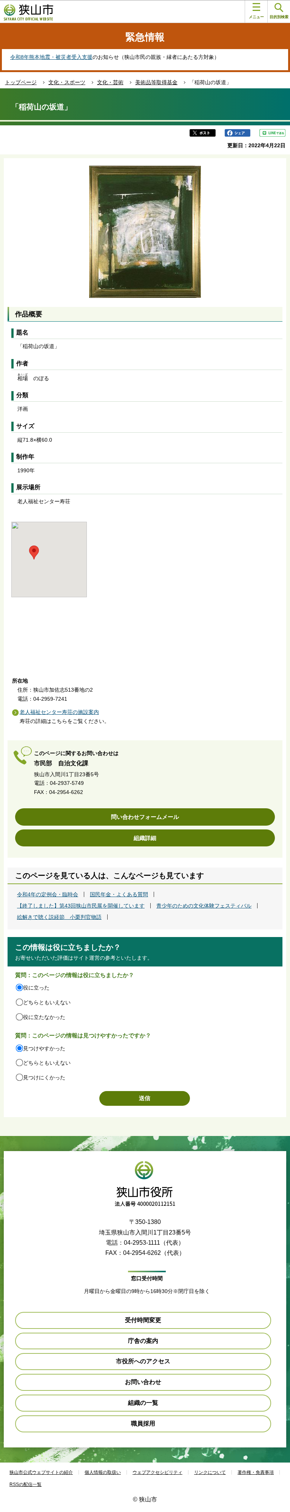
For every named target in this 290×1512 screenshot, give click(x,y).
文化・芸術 (110, 82)
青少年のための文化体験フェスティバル (203, 905)
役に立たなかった (44, 1017)
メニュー (256, 17)
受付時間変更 (143, 1320)
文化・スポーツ (66, 82)
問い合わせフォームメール (145, 817)
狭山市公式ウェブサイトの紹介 (41, 1472)
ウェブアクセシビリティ (157, 1472)
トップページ (21, 82)
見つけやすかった (44, 1048)
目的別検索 (279, 17)
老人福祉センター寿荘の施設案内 (59, 712)
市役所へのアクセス (143, 1361)
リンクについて (210, 1472)
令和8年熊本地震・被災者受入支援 (51, 57)
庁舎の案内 (143, 1341)
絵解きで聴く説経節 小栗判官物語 (59, 917)
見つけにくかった (44, 1077)
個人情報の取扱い (103, 1472)
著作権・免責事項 (256, 1472)
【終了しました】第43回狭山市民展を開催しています (81, 905)
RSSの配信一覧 (25, 1484)
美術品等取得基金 (156, 82)
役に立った (36, 988)
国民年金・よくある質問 (119, 894)
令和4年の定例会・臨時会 (47, 894)
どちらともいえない (47, 1002)
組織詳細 (145, 838)
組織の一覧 (143, 1402)
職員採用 (143, 1423)
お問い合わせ (143, 1382)
